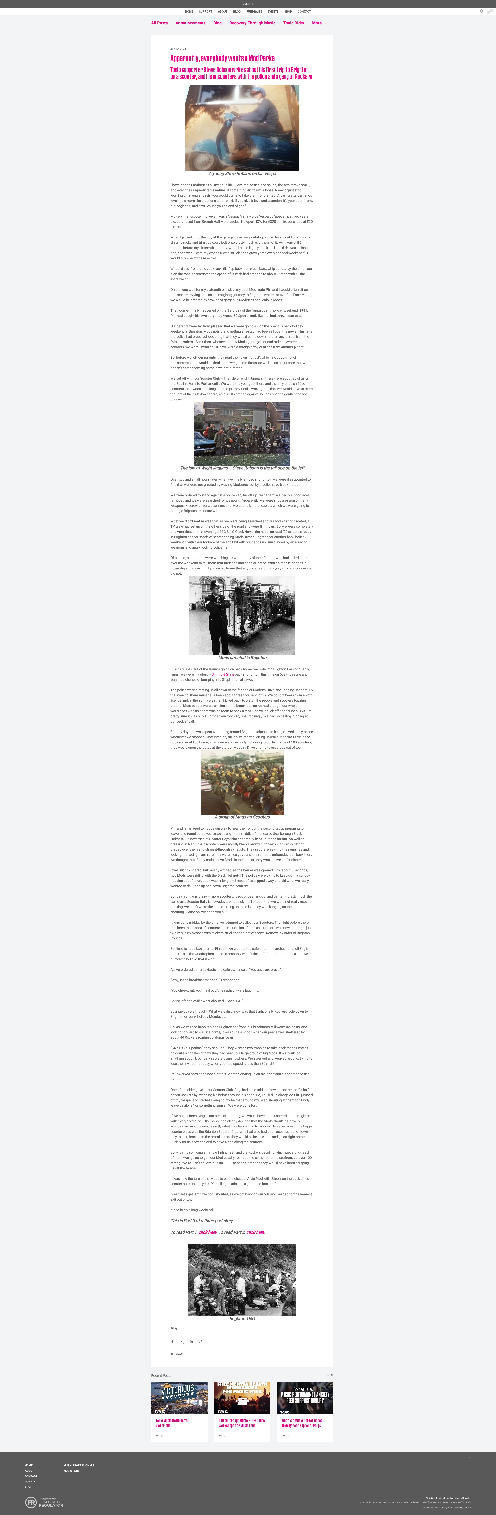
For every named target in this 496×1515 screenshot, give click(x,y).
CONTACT (31, 1476)
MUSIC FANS (72, 1471)
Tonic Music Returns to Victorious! (172, 1423)
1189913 (424, 1502)
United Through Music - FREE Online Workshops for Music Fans (242, 1423)
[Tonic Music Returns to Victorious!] (179, 1398)
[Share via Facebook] (172, 1342)
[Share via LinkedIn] (191, 1342)
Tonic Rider (293, 23)
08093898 (465, 1502)
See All (329, 1375)
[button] (482, 11)
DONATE (30, 1482)
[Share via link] (201, 1342)
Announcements (191, 23)
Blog (217, 23)
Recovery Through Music (252, 23)
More (317, 23)
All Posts (159, 23)
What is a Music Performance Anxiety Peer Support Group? (302, 1423)
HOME (29, 1466)
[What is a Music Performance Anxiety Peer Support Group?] (305, 1398)
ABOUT (29, 1471)
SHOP (28, 1487)
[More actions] (311, 48)
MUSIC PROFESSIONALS (79, 1466)
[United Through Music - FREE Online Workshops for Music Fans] (242, 1398)
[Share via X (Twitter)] (182, 1342)
